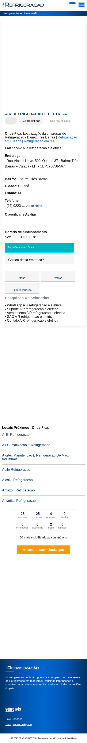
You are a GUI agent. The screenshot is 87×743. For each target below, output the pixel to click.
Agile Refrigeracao (16, 469)
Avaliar (58, 278)
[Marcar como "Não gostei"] (14, 120)
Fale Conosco (13, 719)
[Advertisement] (43, 66)
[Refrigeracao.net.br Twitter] (8, 691)
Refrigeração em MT (39, 141)
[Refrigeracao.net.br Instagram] (10, 691)
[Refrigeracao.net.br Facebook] (6, 691)
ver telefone (34, 206)
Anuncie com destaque (43, 550)
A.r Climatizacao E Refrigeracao (26, 445)
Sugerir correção (22, 290)
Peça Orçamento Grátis (20, 247)
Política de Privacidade (65, 738)
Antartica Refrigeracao (19, 500)
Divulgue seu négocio (18, 724)
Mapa (22, 278)
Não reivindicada (60, 120)
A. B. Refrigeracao (16, 434)
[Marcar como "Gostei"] (8, 120)
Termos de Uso (45, 738)
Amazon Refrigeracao (18, 490)
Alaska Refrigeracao (17, 480)
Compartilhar (31, 120)
